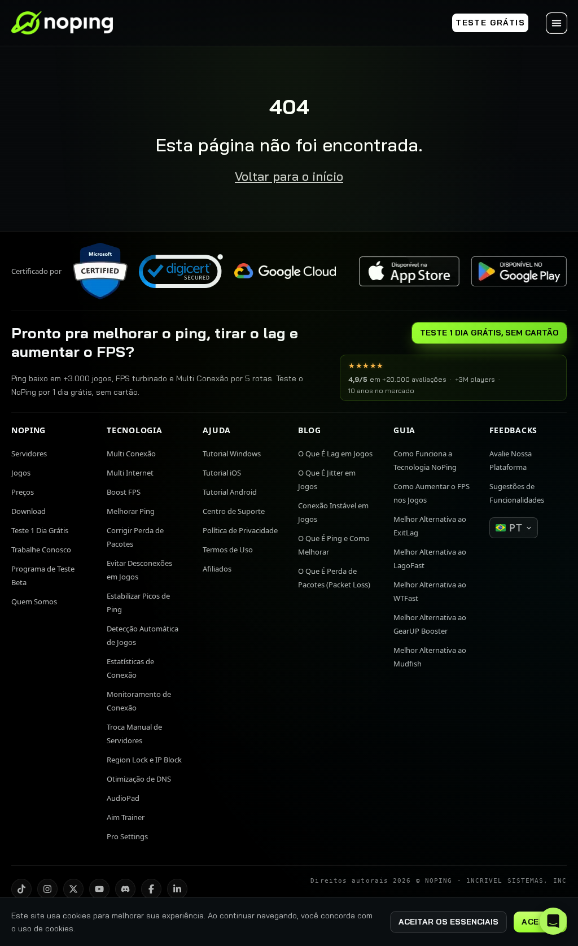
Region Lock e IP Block (144, 760)
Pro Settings (127, 836)
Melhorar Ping (131, 511)
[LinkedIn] (177, 889)
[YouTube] (99, 889)
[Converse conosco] (553, 921)
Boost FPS (124, 492)
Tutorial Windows (232, 453)
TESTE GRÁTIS (490, 23)
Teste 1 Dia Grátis (39, 530)
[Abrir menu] (556, 23)
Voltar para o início (289, 176)
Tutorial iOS (222, 473)
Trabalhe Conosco (41, 549)
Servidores (29, 453)
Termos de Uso (228, 549)
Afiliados (217, 569)
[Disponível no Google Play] (519, 271)
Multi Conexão (131, 453)
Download (28, 511)
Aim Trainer (125, 817)
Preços (22, 492)
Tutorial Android (230, 492)
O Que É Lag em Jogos (335, 453)
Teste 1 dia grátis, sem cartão (489, 333)
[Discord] (125, 889)
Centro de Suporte (234, 511)
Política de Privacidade (240, 530)
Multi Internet (130, 473)
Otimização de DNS (139, 779)
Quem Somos (34, 601)
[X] (73, 889)
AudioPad (123, 798)
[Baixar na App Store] (409, 271)
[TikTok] (21, 889)
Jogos (20, 473)
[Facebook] (151, 889)
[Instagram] (47, 889)
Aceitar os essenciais (448, 922)
